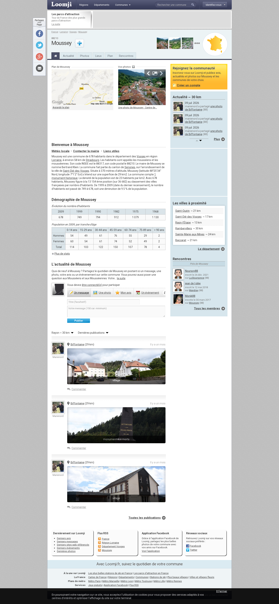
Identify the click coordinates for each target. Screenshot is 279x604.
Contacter (86, 151)
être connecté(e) (92, 284)
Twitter (193, 549)
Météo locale (60, 151)
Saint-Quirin (182, 210)
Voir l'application (151, 551)
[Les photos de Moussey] (197, 43)
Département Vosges (113, 546)
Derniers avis (64, 538)
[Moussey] (55, 55)
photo (105, 292)
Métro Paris (94, 581)
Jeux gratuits (95, 585)
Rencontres (126, 56)
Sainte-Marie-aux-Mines (189, 234)
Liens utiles (111, 151)
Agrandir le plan (61, 107)
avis (126, 292)
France (54, 32)
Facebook (195, 545)
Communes (142, 577)
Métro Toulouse (143, 581)
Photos (84, 56)
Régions (112, 577)
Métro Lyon (127, 581)
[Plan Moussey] (215, 44)
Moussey (82, 32)
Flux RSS (103, 533)
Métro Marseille (110, 581)
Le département (209, 249)
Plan (110, 56)
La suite (56, 24)
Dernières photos (66, 551)
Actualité (68, 56)
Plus (217, 139)
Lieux (98, 56)
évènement (150, 292)
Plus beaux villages (177, 577)
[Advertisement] (162, 19)
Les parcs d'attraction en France (151, 573)
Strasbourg (92, 160)
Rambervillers (183, 228)
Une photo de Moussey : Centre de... (137, 107)
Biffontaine (77, 344)
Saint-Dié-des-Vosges (76, 170)
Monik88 (190, 295)
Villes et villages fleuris (202, 577)
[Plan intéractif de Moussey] (82, 87)
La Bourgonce (196, 277)
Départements (126, 577)
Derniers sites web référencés (73, 544)
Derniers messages (67, 541)
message (81, 292)
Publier (78, 320)
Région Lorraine (110, 542)
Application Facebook (116, 585)
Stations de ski (158, 577)
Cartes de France (97, 577)
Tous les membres (207, 308)
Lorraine (64, 32)
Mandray (193, 290)
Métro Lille (159, 581)
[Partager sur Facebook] (39, 33)
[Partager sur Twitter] (39, 45)
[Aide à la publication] (165, 292)
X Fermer (221, 591)
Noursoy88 (191, 270)
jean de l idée (193, 283)
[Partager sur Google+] (39, 56)
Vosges (73, 32)
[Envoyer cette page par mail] (39, 68)
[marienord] (58, 348)
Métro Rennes (174, 581)
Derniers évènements (68, 548)
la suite (121, 278)
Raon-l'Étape (183, 222)
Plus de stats (62, 253)
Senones (130, 167)
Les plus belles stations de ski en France (110, 573)
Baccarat (180, 240)
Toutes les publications (144, 517)
